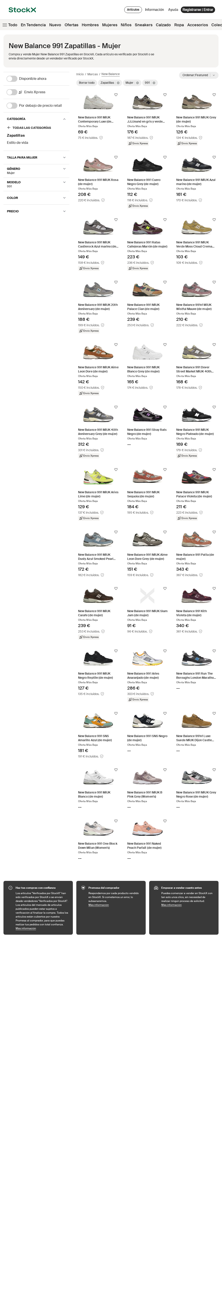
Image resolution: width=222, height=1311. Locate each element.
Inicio (80, 74)
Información (155, 10)
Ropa (179, 25)
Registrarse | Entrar (198, 9)
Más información (42, 928)
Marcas (92, 74)
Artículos (133, 9)
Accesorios (197, 25)
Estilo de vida (17, 142)
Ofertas (71, 25)
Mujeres (109, 25)
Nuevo (55, 25)
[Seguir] (116, 94)
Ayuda (173, 9)
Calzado (163, 25)
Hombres (90, 25)
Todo (12, 25)
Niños (126, 25)
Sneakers (143, 25)
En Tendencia (33, 25)
